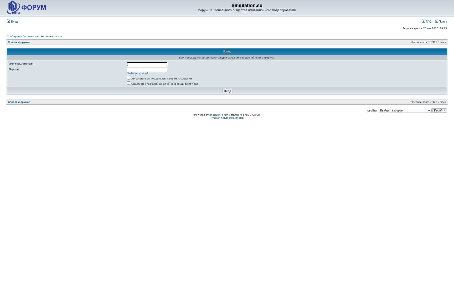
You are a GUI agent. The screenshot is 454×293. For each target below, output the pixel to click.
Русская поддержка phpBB (227, 117)
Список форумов (19, 42)
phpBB (213, 114)
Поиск (442, 21)
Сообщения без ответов (23, 36)
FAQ (428, 21)
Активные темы (51, 36)
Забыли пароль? (137, 73)
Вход (14, 21)
